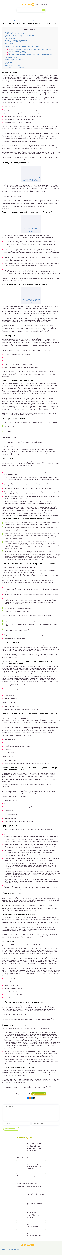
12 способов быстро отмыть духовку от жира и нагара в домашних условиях (35, 1215)
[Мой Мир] (32, 1098)
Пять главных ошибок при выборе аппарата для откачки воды (27, 45)
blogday (27, 4)
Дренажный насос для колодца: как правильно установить (22, 46)
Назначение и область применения (15, 67)
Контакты (16, 1249)
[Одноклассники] (30, 1098)
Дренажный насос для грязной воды (16, 40)
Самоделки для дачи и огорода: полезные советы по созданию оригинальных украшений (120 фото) (29, 1184)
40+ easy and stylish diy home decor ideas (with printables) (34, 1166)
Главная (3, 1249)
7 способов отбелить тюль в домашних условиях (35, 1194)
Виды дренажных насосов (13, 65)
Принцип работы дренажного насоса (16, 60)
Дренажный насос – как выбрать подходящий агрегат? (21, 35)
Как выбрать (9, 43)
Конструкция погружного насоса (15, 33)
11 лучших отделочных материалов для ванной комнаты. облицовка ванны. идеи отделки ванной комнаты (35, 1147)
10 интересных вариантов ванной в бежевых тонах (35, 1234)
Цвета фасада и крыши (24, 1157)
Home (4, 20)
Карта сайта (10, 1249)
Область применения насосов (14, 59)
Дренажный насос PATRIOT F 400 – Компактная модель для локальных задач (31, 53)
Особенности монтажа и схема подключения (18, 64)
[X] (34, 1098)
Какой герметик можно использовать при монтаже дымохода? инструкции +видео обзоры (31, 229)
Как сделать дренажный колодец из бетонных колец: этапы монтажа (31, 301)
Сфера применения (11, 57)
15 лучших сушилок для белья (34, 1204)
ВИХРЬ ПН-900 (9, 62)
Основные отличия (10, 32)
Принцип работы (10, 38)
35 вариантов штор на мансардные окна (34, 1225)
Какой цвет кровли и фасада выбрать (29, 1176)
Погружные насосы (11, 48)
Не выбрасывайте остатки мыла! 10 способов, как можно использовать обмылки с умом (31, 179)
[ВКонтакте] (28, 1098)
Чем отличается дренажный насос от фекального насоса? (22, 37)
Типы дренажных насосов (13, 41)
